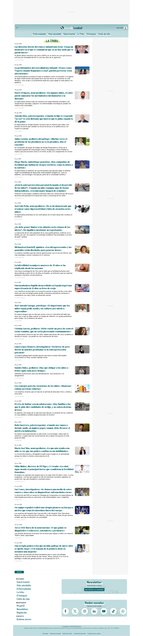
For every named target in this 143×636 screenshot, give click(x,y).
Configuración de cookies (94, 633)
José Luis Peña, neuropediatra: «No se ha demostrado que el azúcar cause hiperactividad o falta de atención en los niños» (43, 209)
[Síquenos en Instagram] (84, 611)
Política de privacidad (55, 633)
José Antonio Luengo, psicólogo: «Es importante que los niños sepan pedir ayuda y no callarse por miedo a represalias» (42, 308)
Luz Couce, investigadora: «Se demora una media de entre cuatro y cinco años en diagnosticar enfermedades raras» (43, 491)
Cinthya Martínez (19, 60)
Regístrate (22, 612)
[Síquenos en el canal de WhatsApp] (123, 611)
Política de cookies (67, 633)
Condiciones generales (80, 633)
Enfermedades (39, 34)
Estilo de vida (104, 34)
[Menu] (17, 28)
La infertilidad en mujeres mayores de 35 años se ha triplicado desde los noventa (40, 267)
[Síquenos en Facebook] (65, 611)
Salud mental (69, 34)
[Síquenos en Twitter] (75, 611)
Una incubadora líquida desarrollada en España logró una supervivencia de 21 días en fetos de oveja (43, 287)
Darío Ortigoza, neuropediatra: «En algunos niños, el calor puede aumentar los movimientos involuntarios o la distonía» (44, 95)
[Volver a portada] (71, 28)
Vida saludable (54, 34)
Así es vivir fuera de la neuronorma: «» (41, 529)
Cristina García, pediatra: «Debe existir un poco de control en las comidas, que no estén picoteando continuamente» (44, 330)
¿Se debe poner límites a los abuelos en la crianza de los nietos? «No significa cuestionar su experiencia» (42, 228)
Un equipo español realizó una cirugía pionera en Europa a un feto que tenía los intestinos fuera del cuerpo (44, 509)
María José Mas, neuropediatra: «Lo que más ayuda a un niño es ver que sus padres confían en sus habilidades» (42, 450)
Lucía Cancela (18, 131)
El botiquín (91, 34)
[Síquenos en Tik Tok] (113, 611)
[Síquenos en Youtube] (104, 611)
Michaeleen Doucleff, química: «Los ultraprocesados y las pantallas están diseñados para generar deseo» (43, 248)
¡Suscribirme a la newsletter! (94, 589)
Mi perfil (21, 605)
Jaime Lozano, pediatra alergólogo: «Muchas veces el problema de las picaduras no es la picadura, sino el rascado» (41, 141)
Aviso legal (45, 633)
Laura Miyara (18, 320)
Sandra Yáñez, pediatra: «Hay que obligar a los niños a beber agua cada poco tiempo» (41, 369)
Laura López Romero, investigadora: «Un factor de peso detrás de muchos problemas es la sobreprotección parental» (42, 349)
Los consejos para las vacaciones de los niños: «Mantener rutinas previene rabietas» (43, 387)
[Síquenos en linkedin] (94, 611)
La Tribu (80, 34)
